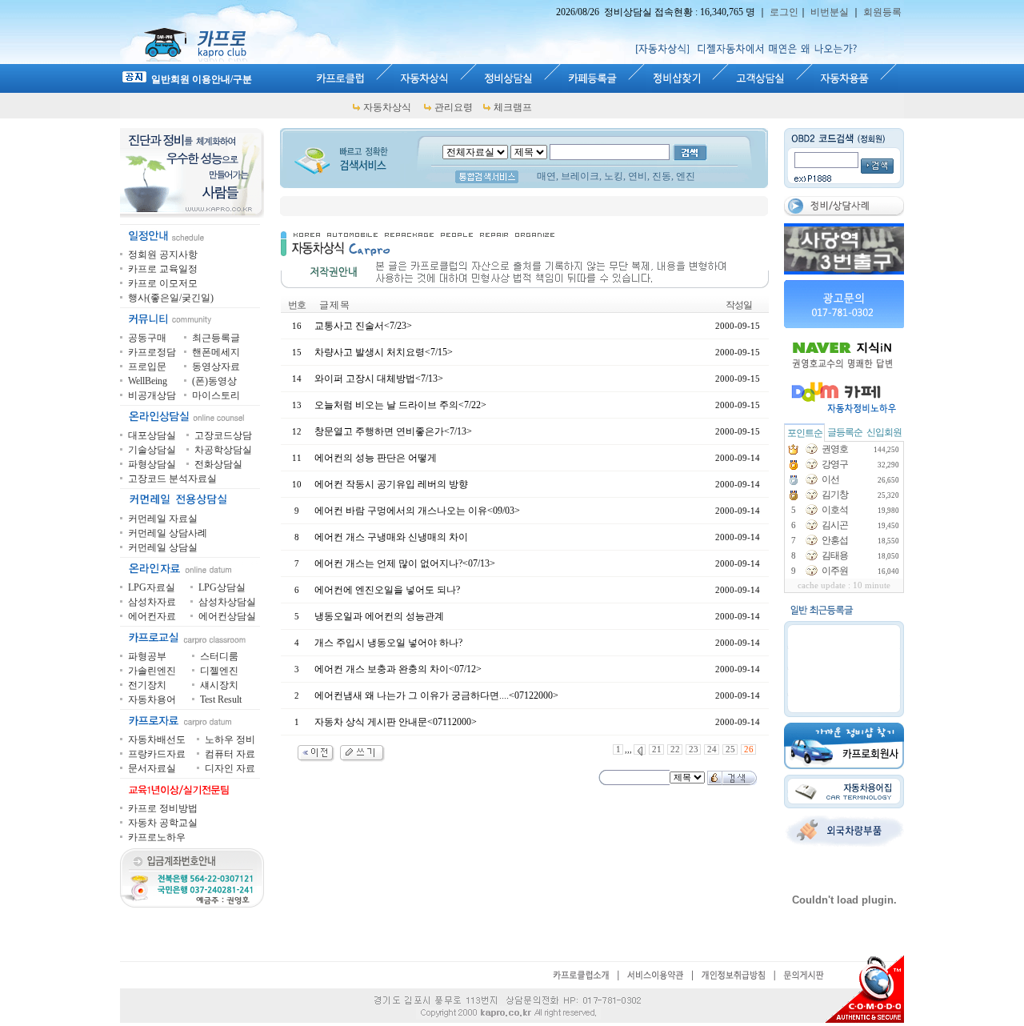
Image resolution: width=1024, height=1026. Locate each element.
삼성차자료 (152, 601)
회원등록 (882, 12)
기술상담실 (152, 449)
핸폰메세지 (216, 352)
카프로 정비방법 (163, 808)
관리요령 (453, 107)
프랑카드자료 (157, 753)
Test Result (221, 699)
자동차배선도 (157, 739)
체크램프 (513, 107)
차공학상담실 (223, 449)
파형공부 (147, 656)
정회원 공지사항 (163, 254)
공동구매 (147, 337)
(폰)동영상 (214, 381)
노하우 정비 (230, 739)
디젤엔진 (219, 670)
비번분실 (829, 12)
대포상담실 (152, 435)
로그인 (784, 12)
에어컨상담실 (227, 616)
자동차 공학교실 (163, 822)
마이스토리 (216, 395)
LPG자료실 (151, 587)
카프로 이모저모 (163, 283)
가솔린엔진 (152, 670)
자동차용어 (152, 699)
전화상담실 (218, 464)
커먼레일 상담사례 (167, 533)
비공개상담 (152, 395)
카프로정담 (152, 352)
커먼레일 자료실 (163, 518)
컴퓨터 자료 (230, 753)
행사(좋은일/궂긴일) (171, 297)
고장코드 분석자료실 (172, 478)
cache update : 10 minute (844, 585)
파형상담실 (152, 464)
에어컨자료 (152, 616)
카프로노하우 (157, 837)
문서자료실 (152, 768)
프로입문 (147, 366)
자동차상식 (387, 107)
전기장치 (147, 685)
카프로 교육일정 (163, 269)
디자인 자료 (230, 768)
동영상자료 (216, 366)
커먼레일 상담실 (163, 547)
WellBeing (147, 381)
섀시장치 (219, 685)
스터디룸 (219, 656)
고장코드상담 (223, 435)
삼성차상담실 (227, 601)
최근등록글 (216, 337)
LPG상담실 (222, 587)
